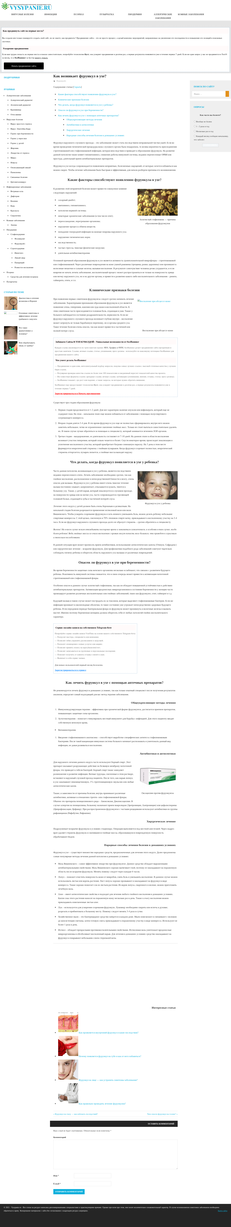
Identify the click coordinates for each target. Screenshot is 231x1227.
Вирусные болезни (22, 14)
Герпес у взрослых (19, 138)
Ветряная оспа (17, 191)
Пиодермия (135, 14)
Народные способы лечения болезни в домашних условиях (95, 135)
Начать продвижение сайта (23, 65)
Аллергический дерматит (22, 100)
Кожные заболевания (191, 14)
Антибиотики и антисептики (80, 124)
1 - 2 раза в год (202, 126)
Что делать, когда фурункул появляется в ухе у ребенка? (85, 104)
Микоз (13, 157)
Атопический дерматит (21, 104)
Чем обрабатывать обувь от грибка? (27, 344)
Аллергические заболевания (163, 16)
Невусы (14, 162)
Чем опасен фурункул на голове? (161, 1114)
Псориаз (79, 14)
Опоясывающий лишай (21, 167)
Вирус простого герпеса (21, 123)
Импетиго (19, 253)
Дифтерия (15, 196)
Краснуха (15, 210)
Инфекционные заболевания (19, 186)
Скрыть (77, 86)
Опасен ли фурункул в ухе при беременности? (80, 110)
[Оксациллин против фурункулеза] (158, 775)
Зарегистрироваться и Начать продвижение (77, 393)
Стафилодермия (18, 234)
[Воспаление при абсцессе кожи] (158, 313)
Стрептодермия (17, 248)
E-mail (57, 1183)
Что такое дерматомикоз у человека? (26, 330)
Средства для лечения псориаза (24, 276)
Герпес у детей (17, 143)
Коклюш (14, 201)
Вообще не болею (204, 121)
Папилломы (16, 172)
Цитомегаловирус (18, 182)
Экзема (14, 225)
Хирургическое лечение (78, 130)
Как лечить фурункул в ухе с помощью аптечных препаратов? (88, 115)
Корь (13, 205)
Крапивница (16, 109)
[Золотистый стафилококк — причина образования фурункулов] (158, 202)
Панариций (19, 262)
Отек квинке (16, 114)
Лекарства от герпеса (20, 153)
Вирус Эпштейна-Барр (20, 128)
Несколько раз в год (204, 131)
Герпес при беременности (22, 133)
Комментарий (59, 1137)
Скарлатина (16, 215)
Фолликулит (20, 238)
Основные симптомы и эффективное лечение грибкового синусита (29, 316)
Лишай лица (20, 257)
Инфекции (50, 14)
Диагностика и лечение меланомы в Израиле (29, 299)
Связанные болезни (19, 177)
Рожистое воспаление (24, 267)
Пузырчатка (107, 14)
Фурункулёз (61, 81)
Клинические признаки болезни (73, 99)
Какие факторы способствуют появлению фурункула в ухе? (87, 94)
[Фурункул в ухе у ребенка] (158, 485)
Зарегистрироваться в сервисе (70, 670)
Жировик (14, 148)
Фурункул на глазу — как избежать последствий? (76, 1114)
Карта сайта (222, 1210)
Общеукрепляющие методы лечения (84, 119)
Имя (56, 1175)
